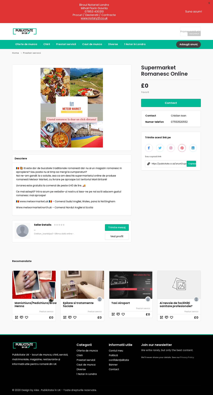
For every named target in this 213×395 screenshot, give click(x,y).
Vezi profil (116, 236)
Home (15, 53)
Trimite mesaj (117, 227)
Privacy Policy (187, 357)
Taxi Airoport (120, 303)
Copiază (192, 163)
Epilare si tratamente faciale (78, 304)
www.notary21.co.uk (94, 18)
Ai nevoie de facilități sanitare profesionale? (176, 304)
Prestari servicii (32, 53)
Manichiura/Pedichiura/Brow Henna (36, 304)
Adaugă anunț (188, 44)
